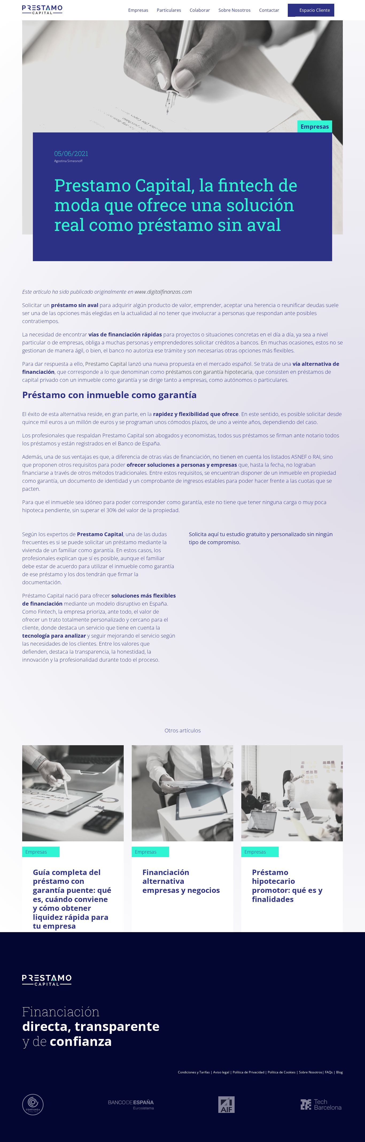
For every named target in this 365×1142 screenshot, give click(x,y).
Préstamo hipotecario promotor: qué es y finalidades (287, 885)
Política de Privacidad (248, 1072)
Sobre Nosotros (310, 1072)
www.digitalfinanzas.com (163, 291)
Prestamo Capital (106, 363)
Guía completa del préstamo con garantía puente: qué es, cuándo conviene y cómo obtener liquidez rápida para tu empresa (72, 899)
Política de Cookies (282, 1072)
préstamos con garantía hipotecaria (209, 371)
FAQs (329, 1072)
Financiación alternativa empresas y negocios (181, 881)
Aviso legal (221, 1072)
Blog (339, 1072)
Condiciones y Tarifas (194, 1072)
